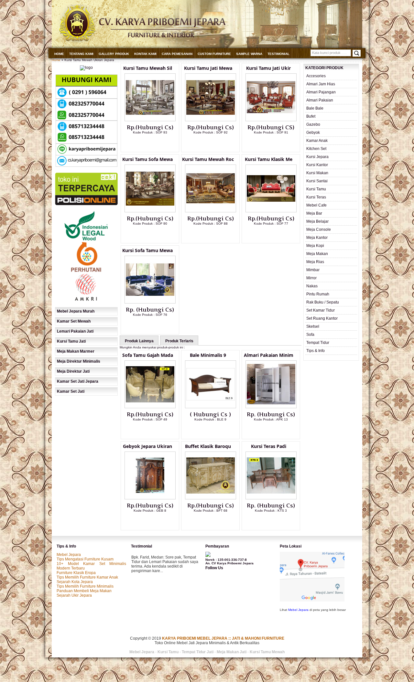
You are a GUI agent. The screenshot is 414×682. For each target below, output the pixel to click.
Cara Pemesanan (177, 54)
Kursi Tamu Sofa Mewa (147, 159)
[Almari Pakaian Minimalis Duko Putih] (271, 407)
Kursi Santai (317, 181)
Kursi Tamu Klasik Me (268, 159)
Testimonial (278, 54)
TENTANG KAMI (81, 54)
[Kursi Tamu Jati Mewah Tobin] (210, 120)
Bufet (310, 116)
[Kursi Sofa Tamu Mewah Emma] (150, 302)
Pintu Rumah (317, 294)
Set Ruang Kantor (322, 318)
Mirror (311, 278)
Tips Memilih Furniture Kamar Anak (87, 577)
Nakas (312, 286)
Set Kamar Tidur (320, 310)
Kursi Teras (316, 197)
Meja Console (318, 229)
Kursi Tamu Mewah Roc (208, 159)
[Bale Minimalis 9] (210, 407)
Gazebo (313, 124)
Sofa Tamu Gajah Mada (147, 355)
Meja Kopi (315, 245)
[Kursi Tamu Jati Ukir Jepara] (271, 120)
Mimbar (313, 270)
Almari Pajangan (321, 92)
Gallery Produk (114, 54)
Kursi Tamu (316, 189)
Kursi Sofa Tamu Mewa (147, 250)
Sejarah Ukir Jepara (74, 595)
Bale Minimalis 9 (208, 355)
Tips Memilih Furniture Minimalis (85, 586)
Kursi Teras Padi (268, 446)
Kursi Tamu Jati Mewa (208, 68)
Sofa (310, 334)
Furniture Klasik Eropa (76, 572)
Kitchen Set (316, 148)
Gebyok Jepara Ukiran (147, 446)
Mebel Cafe (316, 205)
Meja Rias (315, 262)
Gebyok (313, 132)
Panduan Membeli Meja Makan (84, 591)
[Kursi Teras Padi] (271, 498)
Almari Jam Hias (320, 84)
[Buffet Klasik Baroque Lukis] (210, 498)
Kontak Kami (145, 54)
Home (59, 54)
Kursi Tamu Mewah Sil (147, 68)
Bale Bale (314, 108)
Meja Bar (314, 213)
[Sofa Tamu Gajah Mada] (150, 407)
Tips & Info (315, 350)
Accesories (316, 76)
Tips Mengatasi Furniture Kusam (85, 559)
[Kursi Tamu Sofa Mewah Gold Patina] (150, 211)
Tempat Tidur (317, 342)
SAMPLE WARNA (249, 54)
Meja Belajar (317, 221)
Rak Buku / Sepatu (322, 302)
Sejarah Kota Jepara (75, 582)
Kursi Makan (317, 173)
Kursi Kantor (317, 165)
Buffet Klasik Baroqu (208, 446)
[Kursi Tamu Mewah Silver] (150, 120)
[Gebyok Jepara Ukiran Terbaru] (150, 498)
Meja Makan (317, 253)
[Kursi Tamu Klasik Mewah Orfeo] (271, 211)
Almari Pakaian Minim (268, 355)
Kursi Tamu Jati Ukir (268, 68)
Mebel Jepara (69, 554)
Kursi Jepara (317, 157)
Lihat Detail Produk (155, 142)
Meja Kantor (317, 237)
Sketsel (312, 326)
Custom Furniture (214, 54)
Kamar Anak (317, 140)
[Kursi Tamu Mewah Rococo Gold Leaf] (210, 211)
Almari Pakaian (319, 100)
